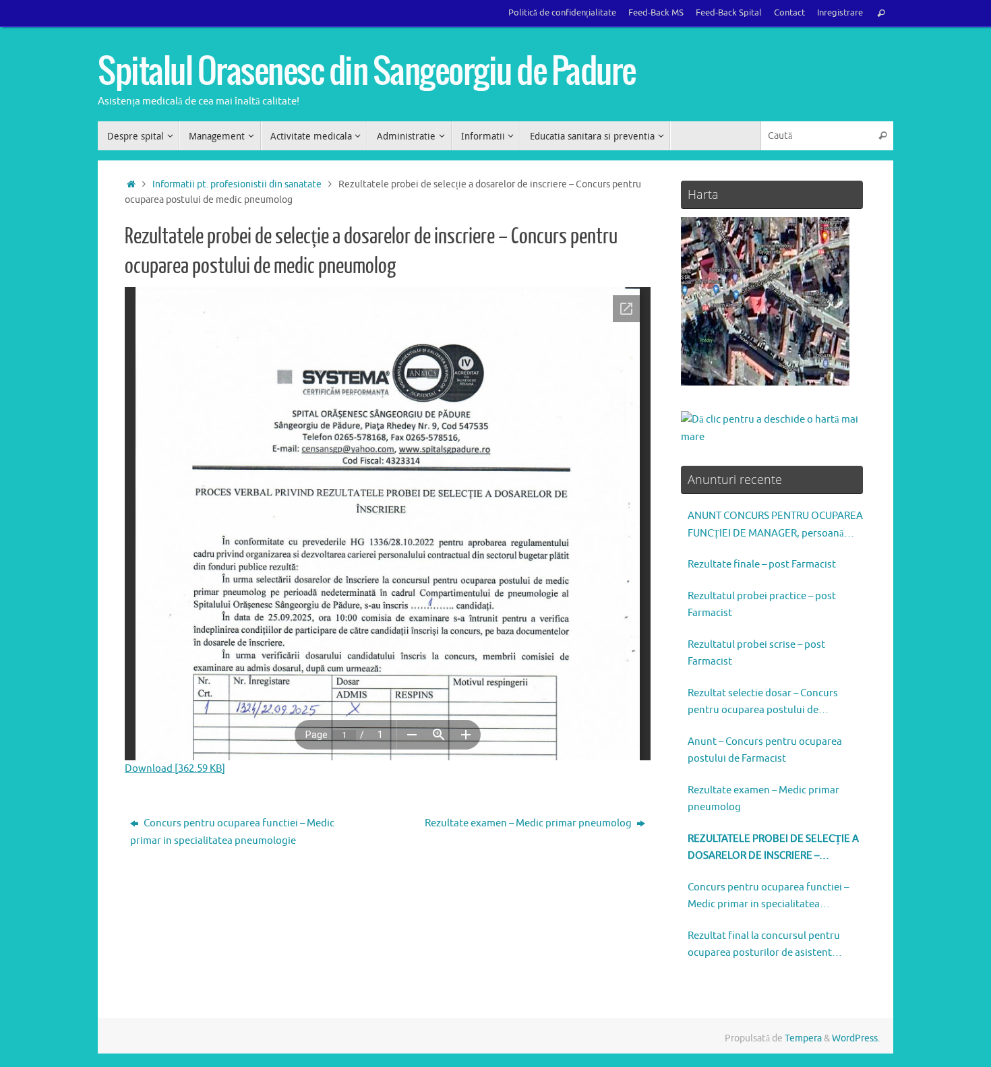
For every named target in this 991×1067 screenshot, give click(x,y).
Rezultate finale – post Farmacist (762, 564)
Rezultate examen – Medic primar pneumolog (529, 823)
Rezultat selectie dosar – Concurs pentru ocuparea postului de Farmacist (763, 703)
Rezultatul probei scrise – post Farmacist (756, 653)
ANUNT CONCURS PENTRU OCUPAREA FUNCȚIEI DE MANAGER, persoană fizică (775, 526)
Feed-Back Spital (729, 12)
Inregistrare (840, 12)
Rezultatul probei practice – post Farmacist (762, 605)
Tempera (803, 1038)
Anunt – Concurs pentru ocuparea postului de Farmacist (765, 750)
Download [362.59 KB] (175, 768)
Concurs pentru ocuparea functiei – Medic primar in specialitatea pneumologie (232, 832)
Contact (789, 12)
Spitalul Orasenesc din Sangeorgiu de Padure (367, 72)
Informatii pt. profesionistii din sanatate (237, 184)
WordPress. (856, 1038)
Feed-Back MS (656, 12)
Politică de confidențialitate (562, 12)
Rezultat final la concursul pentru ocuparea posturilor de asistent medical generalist (764, 945)
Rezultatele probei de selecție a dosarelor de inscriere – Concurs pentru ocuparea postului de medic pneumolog (773, 848)
